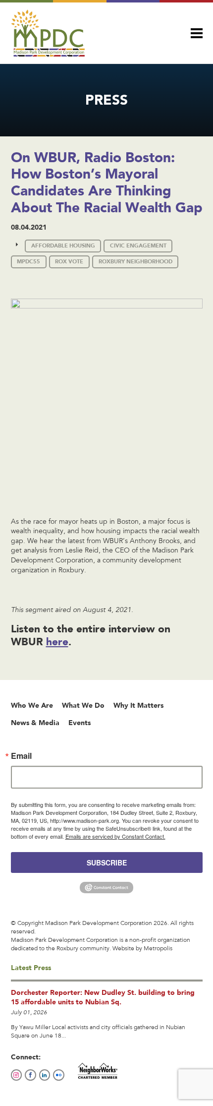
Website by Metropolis (142, 949)
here (57, 641)
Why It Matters (138, 705)
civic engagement (138, 246)
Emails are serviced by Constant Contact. (115, 836)
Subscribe (107, 862)
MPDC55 (28, 261)
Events (79, 723)
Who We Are (32, 705)
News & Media (35, 723)
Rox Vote (69, 261)
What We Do (83, 705)
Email (21, 756)
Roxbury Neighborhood (135, 261)
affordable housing (63, 246)
